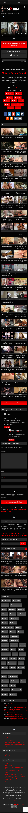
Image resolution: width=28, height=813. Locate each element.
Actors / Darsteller (9, 740)
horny (15, 104)
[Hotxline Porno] (11, 8)
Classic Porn (15, 618)
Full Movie (5, 636)
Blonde (19, 93)
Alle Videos (10, 93)
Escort (10, 97)
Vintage (5, 694)
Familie (13, 631)
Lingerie (14, 658)
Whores (14, 694)
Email (3, 477)
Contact (7, 769)
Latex (15, 654)
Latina (23, 654)
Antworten (7, 427)
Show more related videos (14, 403)
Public (4, 676)
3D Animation (6, 600)
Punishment (14, 676)
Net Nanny (22, 804)
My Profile (7, 755)
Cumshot (14, 622)
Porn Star (21, 667)
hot (21, 104)
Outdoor (5, 667)
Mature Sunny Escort (14, 73)
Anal (4, 609)
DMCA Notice (8, 765)
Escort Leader (16, 88)
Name (3, 471)
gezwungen (15, 640)
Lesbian (5, 658)
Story (23, 680)
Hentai (13, 649)
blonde (21, 100)
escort (7, 104)
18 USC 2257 (8, 779)
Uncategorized (17, 689)
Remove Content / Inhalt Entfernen (14, 767)
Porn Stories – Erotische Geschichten (12, 672)
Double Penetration (8, 627)
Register (21, 2)
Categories (8, 737)
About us (7, 763)
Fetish (21, 631)
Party (13, 667)
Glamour (18, 97)
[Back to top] (23, 808)
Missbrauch (12, 663)
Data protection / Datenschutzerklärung (15, 776)
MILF (18, 107)
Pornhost (14, 800)
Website (3, 484)
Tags (6, 738)
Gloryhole (14, 645)
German (5, 640)
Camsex (5, 618)
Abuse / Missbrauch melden (12, 770)
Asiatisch (12, 609)
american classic (17, 605)
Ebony (18, 627)
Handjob (5, 649)
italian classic (6, 654)
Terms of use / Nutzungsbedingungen (14, 778)
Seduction (5, 680)
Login (16, 2)
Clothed (5, 622)
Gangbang (15, 636)
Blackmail (21, 609)
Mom (21, 663)
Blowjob (13, 613)
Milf (14, 100)
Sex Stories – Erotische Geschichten (14, 742)
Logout (6, 746)
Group (23, 645)
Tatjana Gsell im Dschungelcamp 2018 (15, 744)
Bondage (22, 613)
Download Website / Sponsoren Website (14, 44)
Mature (7, 100)
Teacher (5, 685)
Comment (3, 451)
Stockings (15, 680)
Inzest (21, 649)
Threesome (6, 689)
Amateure (5, 605)
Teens (13, 685)
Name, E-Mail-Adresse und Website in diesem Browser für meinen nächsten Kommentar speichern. (13, 496)
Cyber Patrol (16, 804)
